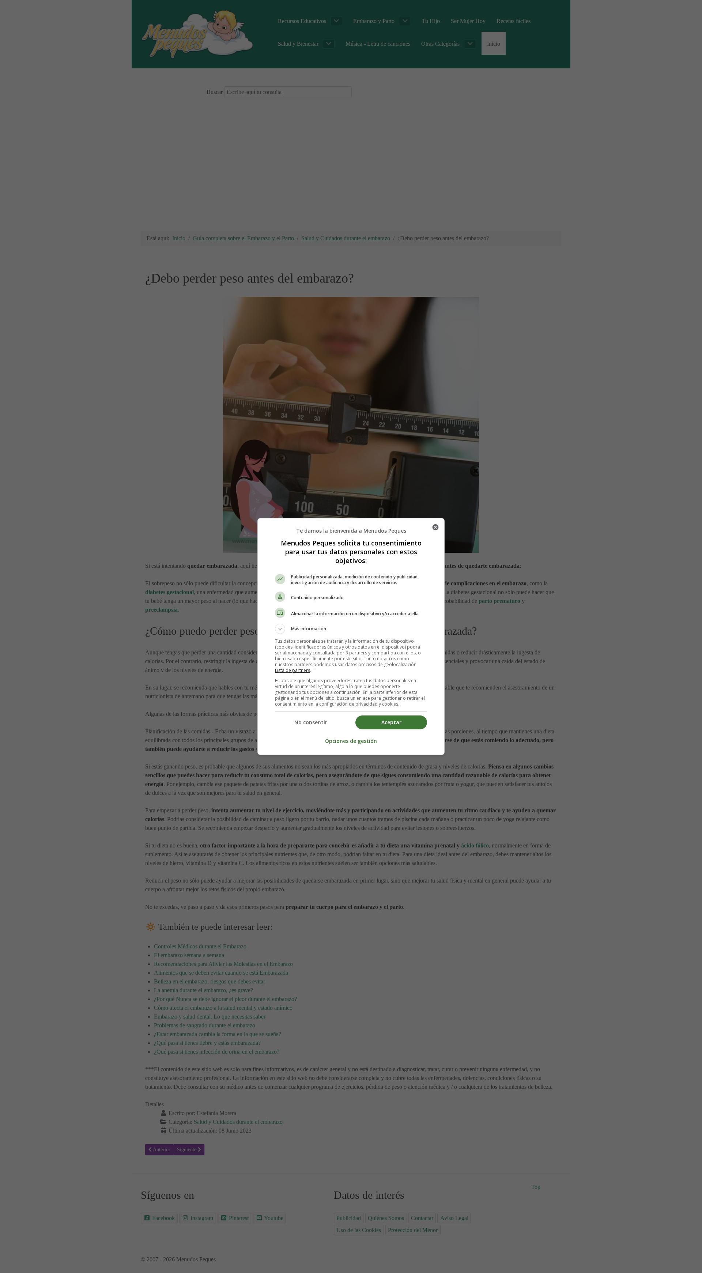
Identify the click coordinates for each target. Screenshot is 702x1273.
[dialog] (351, 636)
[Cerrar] (435, 527)
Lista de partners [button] (292, 670)
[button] (351, 629)
